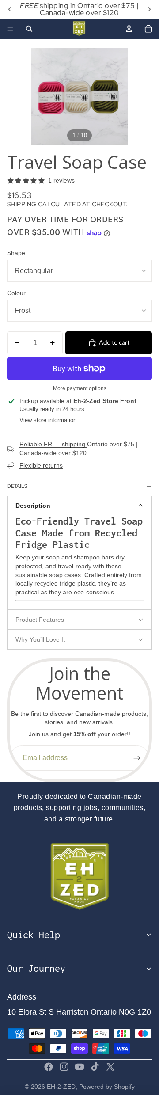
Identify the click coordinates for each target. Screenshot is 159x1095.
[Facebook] (48, 1066)
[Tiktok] (95, 1066)
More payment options (79, 388)
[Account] (129, 28)
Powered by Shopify (107, 1086)
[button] (79, 505)
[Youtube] (79, 1066)
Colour (16, 293)
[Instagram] (64, 1066)
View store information (47, 420)
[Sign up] (137, 757)
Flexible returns (41, 465)
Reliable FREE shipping (53, 444)
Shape (16, 252)
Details (17, 486)
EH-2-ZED (61, 1086)
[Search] (29, 28)
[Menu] (10, 29)
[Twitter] (110, 1066)
